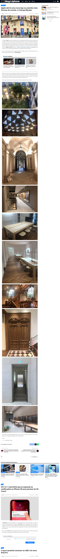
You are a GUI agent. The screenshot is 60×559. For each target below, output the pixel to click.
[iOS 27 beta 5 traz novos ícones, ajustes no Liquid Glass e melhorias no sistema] (23, 468)
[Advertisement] (50, 36)
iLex (3, 13)
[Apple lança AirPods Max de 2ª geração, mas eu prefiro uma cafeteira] (44, 18)
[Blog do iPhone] (10, 1)
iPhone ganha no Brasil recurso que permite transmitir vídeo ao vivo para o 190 (20, 66)
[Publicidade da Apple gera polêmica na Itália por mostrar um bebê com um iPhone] (8, 468)
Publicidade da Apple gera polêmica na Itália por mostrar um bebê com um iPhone (7, 475)
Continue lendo (30, 542)
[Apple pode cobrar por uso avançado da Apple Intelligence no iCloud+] (37, 468)
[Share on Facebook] (35, 13)
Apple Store (7, 440)
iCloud (32, 472)
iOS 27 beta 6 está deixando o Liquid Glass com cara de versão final (31, 66)
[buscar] (53, 1)
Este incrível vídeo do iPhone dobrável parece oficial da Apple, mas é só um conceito (8, 66)
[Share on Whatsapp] (38, 13)
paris (11, 440)
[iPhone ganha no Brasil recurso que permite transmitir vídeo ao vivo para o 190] (20, 61)
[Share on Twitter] (36, 13)
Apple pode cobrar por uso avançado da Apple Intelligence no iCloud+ (37, 474)
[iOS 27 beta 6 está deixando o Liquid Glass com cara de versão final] (31, 61)
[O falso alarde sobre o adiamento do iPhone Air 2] (44, 8)
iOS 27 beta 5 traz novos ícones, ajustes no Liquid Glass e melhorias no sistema (22, 475)
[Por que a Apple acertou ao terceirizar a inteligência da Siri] (44, 13)
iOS (2, 484)
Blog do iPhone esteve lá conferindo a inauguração (26, 47)
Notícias (3, 5)
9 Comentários (35, 456)
